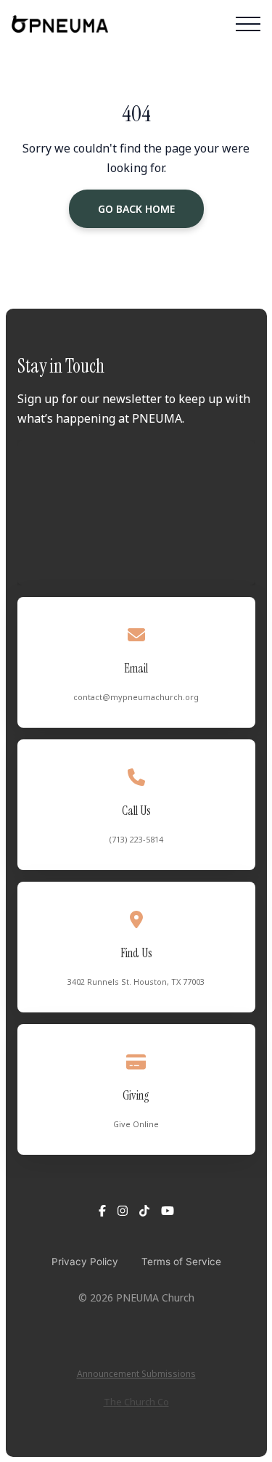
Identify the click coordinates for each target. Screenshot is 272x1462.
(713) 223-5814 (136, 839)
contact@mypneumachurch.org (136, 696)
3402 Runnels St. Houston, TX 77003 (136, 981)
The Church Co (136, 1401)
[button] (248, 24)
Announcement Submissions (136, 1374)
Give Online (136, 1123)
